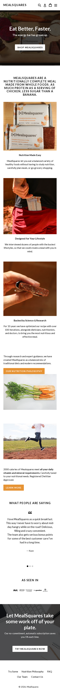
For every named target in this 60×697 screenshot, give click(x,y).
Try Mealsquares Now (30, 649)
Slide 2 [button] (30, 566)
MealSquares (15, 5)
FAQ (49, 671)
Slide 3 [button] (32, 566)
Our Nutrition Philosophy (24, 371)
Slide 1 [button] (27, 566)
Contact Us (37, 676)
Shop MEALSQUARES (30, 47)
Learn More (13, 487)
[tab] (27, 566)
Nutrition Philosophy (33, 671)
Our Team (22, 676)
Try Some (13, 671)
